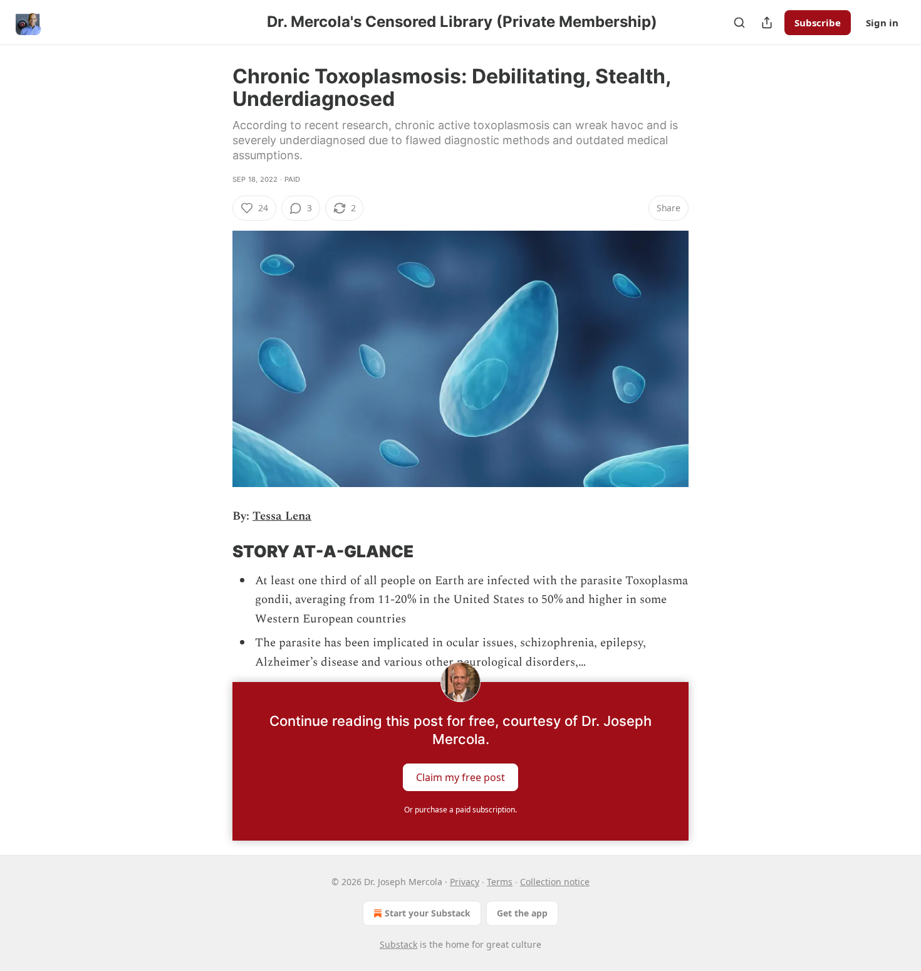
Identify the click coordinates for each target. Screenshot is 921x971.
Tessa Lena (281, 516)
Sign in (882, 22)
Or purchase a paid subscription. (460, 809)
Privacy (464, 882)
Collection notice (555, 882)
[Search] (739, 22)
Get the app (522, 913)
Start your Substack (428, 913)
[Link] (215, 552)
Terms (500, 882)
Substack (398, 944)
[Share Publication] (766, 22)
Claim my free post (460, 777)
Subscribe (817, 22)
